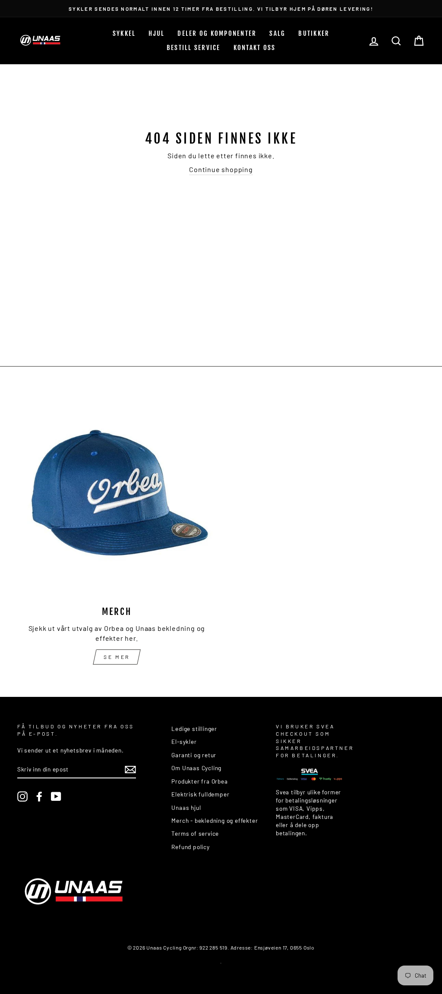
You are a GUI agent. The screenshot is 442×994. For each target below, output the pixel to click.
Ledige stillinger (194, 728)
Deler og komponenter (216, 33)
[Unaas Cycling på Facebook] (39, 796)
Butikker (313, 33)
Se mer (117, 657)
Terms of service (195, 833)
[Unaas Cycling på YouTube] (56, 796)
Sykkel (124, 33)
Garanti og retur (193, 755)
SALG (277, 33)
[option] (221, 8)
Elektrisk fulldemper (200, 794)
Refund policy (190, 846)
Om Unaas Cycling (196, 767)
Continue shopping (221, 169)
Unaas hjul (186, 807)
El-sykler (183, 741)
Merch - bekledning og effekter (214, 820)
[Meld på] (130, 769)
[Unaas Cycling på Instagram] (22, 796)
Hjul (156, 33)
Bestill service (194, 48)
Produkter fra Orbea (199, 781)
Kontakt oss (255, 48)
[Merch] (116, 498)
